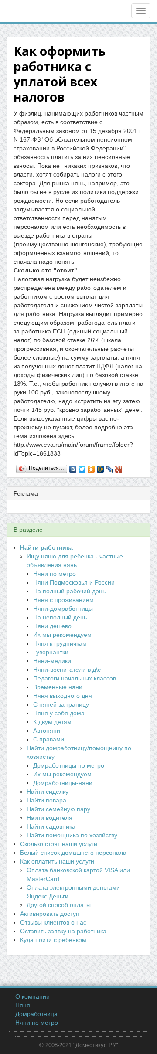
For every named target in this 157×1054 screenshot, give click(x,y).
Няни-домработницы (63, 608)
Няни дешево (52, 625)
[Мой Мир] (100, 466)
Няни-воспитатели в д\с (67, 669)
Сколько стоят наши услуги (58, 843)
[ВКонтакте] (73, 466)
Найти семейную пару (58, 809)
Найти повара (46, 800)
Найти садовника (51, 826)
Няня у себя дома (59, 713)
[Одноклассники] (91, 466)
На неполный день (60, 617)
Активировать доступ (49, 913)
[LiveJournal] (109, 466)
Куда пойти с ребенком (53, 939)
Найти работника (46, 547)
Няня (22, 1005)
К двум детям (52, 721)
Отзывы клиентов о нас (53, 922)
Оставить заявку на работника (63, 931)
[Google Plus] (118, 466)
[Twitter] (82, 466)
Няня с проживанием (63, 599)
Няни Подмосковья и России (74, 582)
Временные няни (57, 686)
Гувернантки (50, 652)
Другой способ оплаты (59, 904)
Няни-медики (52, 660)
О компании (32, 996)
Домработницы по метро (68, 765)
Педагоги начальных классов (74, 678)
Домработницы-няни (62, 782)
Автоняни (46, 730)
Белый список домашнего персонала (73, 852)
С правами (48, 739)
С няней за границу (61, 704)
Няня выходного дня (62, 695)
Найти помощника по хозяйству (72, 835)
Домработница (36, 1013)
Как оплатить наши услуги (57, 861)
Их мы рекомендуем (62, 634)
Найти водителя (49, 817)
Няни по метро (54, 573)
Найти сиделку (47, 791)
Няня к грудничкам (60, 643)
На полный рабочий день (69, 591)
